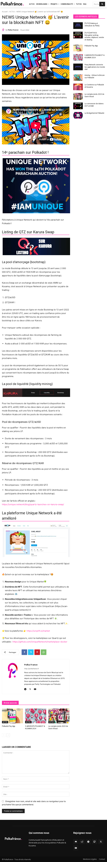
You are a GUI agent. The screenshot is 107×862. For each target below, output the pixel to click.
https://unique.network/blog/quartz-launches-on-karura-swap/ (33, 504)
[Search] (102, 4)
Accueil (5, 11)
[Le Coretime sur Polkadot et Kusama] (78, 87)
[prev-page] (3, 735)
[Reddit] (82, 841)
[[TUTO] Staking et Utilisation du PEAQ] (78, 25)
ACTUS (12, 11)
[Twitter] (31, 652)
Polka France (13, 30)
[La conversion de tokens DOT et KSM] (78, 106)
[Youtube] (35, 689)
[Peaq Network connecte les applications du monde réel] (78, 67)
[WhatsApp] (43, 652)
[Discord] (75, 841)
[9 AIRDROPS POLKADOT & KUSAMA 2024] (35, 716)
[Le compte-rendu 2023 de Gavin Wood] (58, 716)
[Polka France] (4, 30)
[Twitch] (94, 841)
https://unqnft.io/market (38, 631)
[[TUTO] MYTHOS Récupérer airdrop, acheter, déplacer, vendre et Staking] (78, 35)
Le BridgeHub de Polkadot (94, 113)
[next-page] (8, 735)
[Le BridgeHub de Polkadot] (78, 115)
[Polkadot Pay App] (12, 716)
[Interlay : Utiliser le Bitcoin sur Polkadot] (78, 77)
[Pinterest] (37, 652)
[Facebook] (24, 652)
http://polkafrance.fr (31, 669)
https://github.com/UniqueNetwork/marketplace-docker (40, 641)
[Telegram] (25, 689)
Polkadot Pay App (8, 726)
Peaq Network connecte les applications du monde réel (95, 67)
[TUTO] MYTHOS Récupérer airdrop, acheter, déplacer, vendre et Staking (94, 36)
